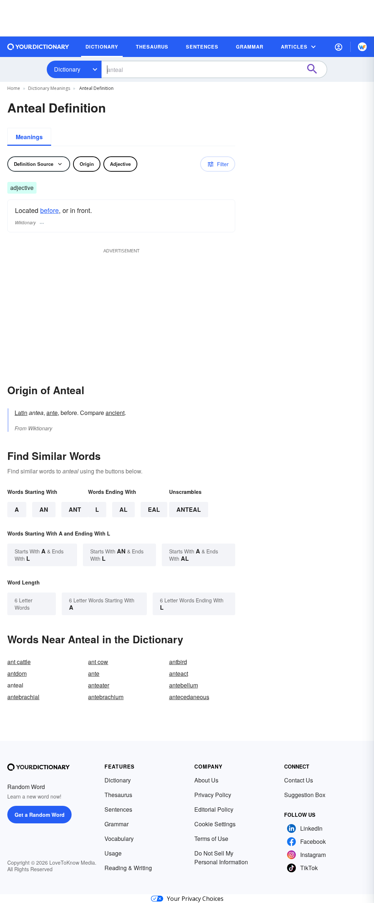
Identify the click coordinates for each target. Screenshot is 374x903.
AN (43, 509)
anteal (188, 509)
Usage (113, 853)
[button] (338, 46)
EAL (154, 509)
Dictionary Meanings (49, 88)
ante (52, 412)
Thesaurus (118, 794)
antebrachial (23, 697)
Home (13, 88)
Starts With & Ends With (39, 555)
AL (123, 509)
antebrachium (105, 697)
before (49, 210)
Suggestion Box (304, 794)
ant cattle (19, 662)
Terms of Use (211, 838)
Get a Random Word (40, 814)
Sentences (118, 809)
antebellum (183, 685)
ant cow (98, 662)
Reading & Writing (128, 868)
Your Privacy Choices (195, 899)
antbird (178, 662)
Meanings (29, 137)
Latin (21, 412)
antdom (17, 673)
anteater (98, 685)
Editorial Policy (213, 809)
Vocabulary (119, 838)
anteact (178, 673)
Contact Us (298, 780)
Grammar (116, 824)
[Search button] (316, 69)
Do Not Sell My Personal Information (221, 857)
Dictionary (67, 69)
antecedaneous (189, 697)
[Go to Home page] (38, 46)
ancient (115, 412)
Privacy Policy (212, 794)
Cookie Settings (215, 824)
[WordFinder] (362, 46)
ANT (75, 509)
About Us (206, 780)
